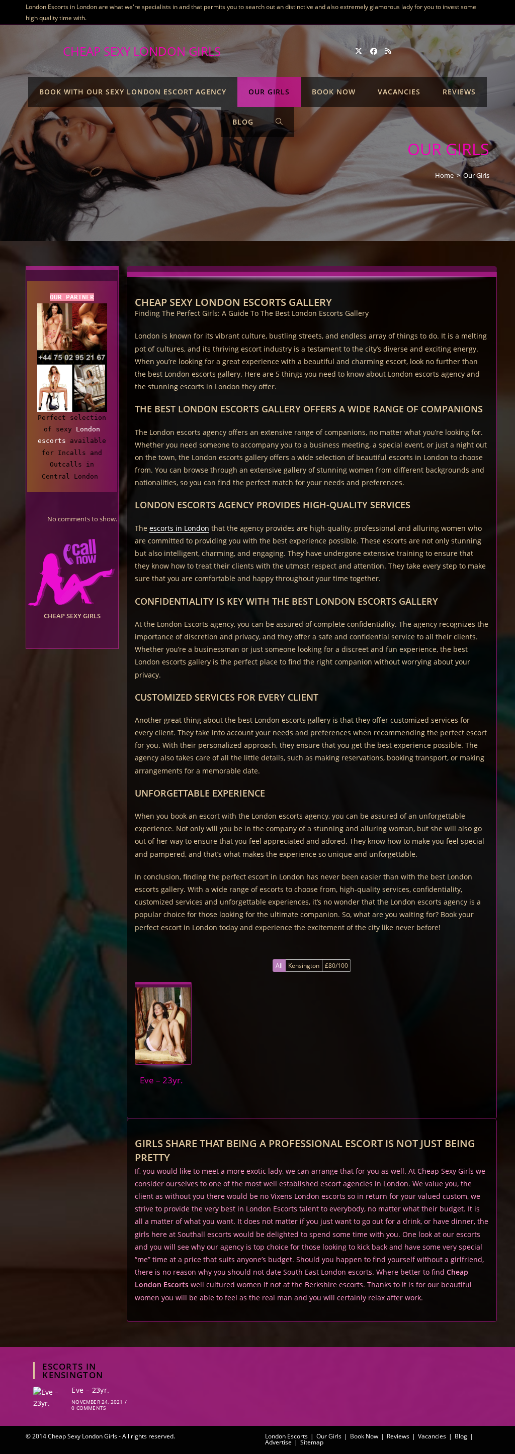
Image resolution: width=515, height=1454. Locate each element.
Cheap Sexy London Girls (142, 51)
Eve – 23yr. (90, 1390)
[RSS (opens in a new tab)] (388, 51)
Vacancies (432, 1436)
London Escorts (286, 1436)
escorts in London (179, 528)
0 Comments (88, 1407)
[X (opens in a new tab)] (358, 51)
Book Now (364, 1436)
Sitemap (311, 1442)
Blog (461, 1436)
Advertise (278, 1442)
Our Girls (476, 175)
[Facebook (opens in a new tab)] (373, 51)
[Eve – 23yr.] (163, 1025)
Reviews (398, 1436)
